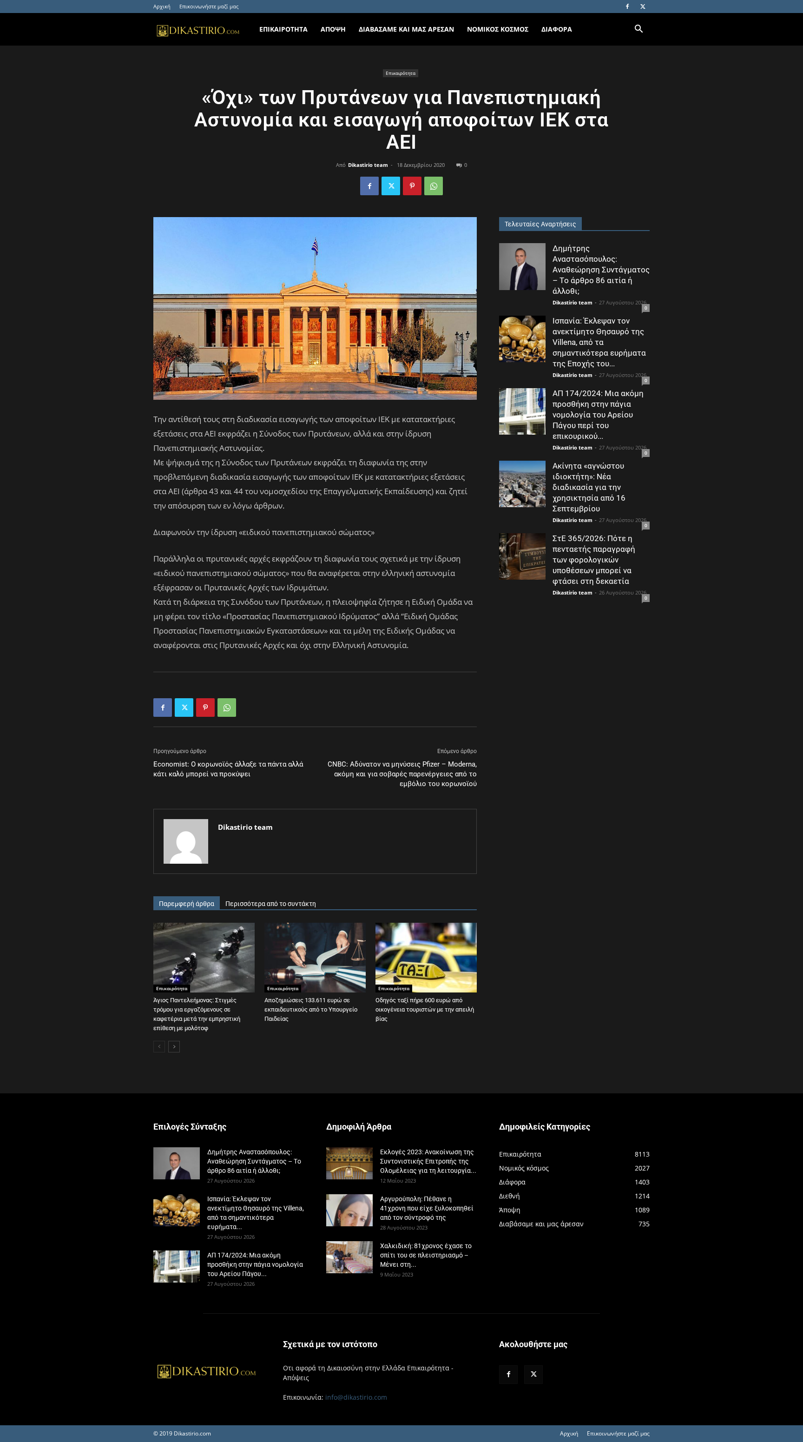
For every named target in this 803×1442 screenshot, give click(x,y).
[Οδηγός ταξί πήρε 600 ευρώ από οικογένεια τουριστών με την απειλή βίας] (426, 957)
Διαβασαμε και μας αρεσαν (406, 29)
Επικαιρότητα (400, 73)
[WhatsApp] (433, 186)
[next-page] (174, 1046)
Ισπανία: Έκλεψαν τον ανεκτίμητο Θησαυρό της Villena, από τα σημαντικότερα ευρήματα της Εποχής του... (599, 342)
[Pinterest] (412, 186)
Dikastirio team (368, 164)
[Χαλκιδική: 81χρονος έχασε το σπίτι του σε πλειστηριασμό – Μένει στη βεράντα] (349, 1257)
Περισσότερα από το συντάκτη (270, 903)
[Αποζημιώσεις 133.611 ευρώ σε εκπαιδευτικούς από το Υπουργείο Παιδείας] (315, 957)
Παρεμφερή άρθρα (186, 903)
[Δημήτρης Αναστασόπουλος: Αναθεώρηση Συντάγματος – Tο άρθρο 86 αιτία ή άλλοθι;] (522, 266)
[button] (638, 30)
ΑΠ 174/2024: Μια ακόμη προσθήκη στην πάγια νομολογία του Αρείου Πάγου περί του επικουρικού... (598, 415)
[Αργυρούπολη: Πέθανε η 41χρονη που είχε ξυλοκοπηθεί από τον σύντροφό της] (349, 1210)
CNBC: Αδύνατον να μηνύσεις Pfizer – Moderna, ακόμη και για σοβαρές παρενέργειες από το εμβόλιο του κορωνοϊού (402, 774)
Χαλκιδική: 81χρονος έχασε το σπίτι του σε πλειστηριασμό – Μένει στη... (426, 1255)
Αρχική (162, 6)
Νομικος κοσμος (497, 29)
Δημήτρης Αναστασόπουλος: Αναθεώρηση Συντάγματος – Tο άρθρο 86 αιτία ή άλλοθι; (601, 270)
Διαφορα (556, 29)
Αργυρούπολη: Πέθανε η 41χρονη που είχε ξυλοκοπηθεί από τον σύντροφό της (427, 1208)
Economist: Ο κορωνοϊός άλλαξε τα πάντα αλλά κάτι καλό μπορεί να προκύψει (228, 769)
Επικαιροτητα (283, 29)
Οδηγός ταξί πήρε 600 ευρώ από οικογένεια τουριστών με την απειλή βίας (424, 1009)
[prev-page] (159, 1046)
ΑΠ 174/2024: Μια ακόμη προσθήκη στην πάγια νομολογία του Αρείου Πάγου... (255, 1264)
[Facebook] (627, 6)
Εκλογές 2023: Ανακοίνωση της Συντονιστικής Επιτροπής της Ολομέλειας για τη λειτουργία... (428, 1161)
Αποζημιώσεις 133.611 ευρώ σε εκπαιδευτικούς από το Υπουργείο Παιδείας (310, 1009)
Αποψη (333, 29)
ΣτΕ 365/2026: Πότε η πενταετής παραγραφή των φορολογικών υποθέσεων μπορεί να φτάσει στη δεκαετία (594, 560)
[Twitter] (643, 6)
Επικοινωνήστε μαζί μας (208, 6)
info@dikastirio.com (356, 1397)
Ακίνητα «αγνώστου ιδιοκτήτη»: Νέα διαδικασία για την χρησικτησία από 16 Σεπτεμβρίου (589, 487)
